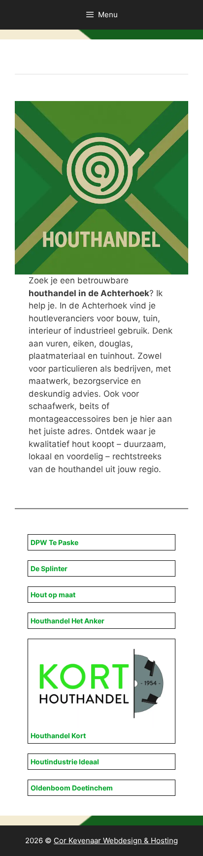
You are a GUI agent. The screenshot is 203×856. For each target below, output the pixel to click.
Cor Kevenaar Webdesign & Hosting (116, 840)
